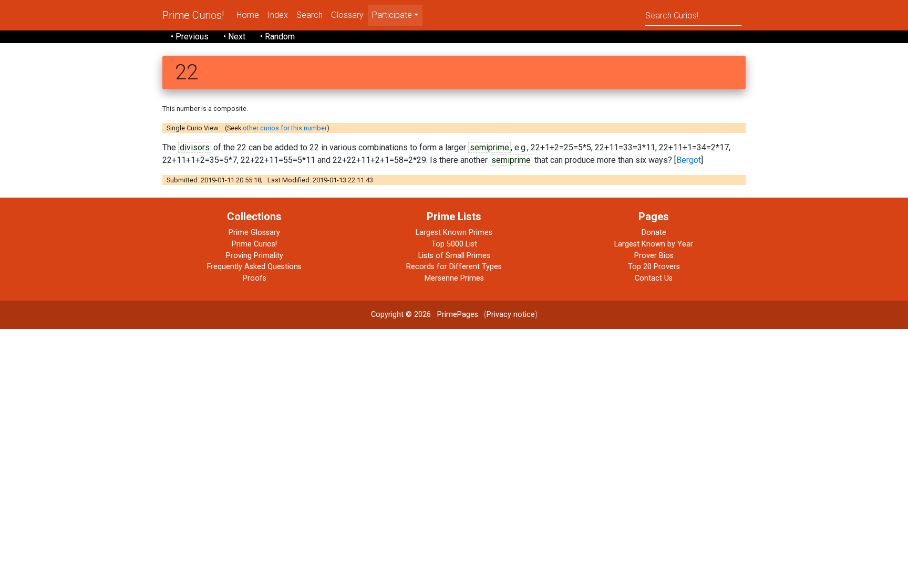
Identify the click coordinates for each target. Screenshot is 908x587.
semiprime (489, 147)
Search (309, 15)
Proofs (254, 278)
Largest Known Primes (454, 232)
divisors (195, 147)
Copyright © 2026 (401, 314)
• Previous (190, 37)
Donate (654, 232)
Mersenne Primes (454, 278)
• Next (234, 37)
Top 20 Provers (654, 266)
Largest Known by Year (653, 244)
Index (277, 15)
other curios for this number (285, 128)
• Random (277, 37)
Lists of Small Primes (454, 255)
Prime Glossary (254, 232)
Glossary (347, 15)
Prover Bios (654, 255)
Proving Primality (254, 255)
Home (247, 15)
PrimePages (457, 314)
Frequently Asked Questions (254, 266)
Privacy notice (511, 314)
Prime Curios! (193, 15)
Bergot (688, 160)
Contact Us (654, 278)
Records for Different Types (454, 266)
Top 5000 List (454, 244)
